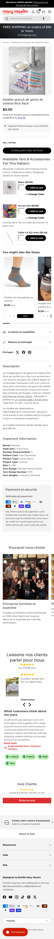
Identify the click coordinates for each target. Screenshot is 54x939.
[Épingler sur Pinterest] (30, 352)
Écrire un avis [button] (27, 800)
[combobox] (27, 18)
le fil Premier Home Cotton (17, 396)
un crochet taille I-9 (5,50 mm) (31, 399)
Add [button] (25, 316)
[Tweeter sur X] (17, 352)
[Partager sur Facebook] (23, 352)
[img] (27, 664)
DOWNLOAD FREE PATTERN (27, 150)
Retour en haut (27, 834)
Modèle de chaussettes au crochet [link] (18, 299)
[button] (43, 18)
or (35, 194)
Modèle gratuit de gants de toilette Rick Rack (30, 42)
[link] (19, 276)
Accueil (6, 42)
